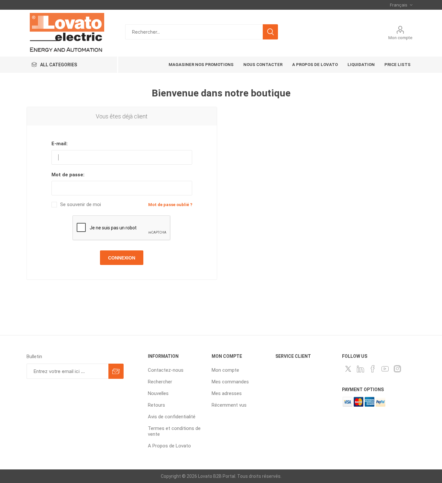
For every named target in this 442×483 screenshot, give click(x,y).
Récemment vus (229, 405)
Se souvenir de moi (80, 204)
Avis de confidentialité (171, 417)
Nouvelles (158, 393)
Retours (156, 405)
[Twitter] (348, 369)
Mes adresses (227, 393)
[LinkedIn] (360, 369)
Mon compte (400, 37)
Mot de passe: (67, 175)
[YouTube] (385, 369)
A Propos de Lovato (169, 446)
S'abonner (116, 371)
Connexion (121, 257)
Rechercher (270, 31)
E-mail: (59, 144)
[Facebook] (373, 369)
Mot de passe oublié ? (170, 204)
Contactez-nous (165, 370)
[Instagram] (397, 369)
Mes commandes (230, 382)
